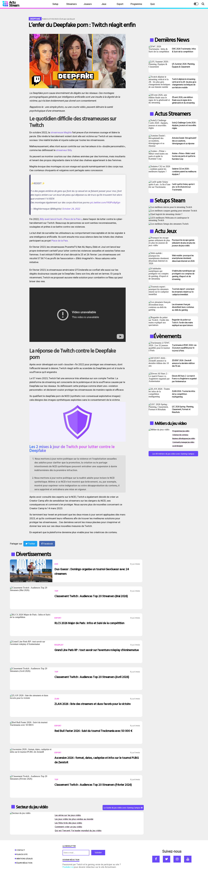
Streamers (71, 4)
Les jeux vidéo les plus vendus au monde (74, 819)
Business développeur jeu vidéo (183, 438)
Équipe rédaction (24, 862)
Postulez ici (68, 867)
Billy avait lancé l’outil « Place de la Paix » (60, 219)
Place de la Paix (59, 240)
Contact (20, 850)
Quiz (152, 4)
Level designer (177, 445)
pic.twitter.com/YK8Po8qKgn (105, 202)
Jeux (103, 4)
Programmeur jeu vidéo (180, 430)
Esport (120, 4)
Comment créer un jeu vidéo (68, 826)
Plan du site (21, 854)
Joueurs (88, 4)
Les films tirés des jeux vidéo (68, 823)
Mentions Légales (24, 858)
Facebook (48, 543)
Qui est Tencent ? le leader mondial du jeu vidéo (78, 830)
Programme (136, 4)
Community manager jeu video (183, 442)
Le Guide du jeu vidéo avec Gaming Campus (122, 807)
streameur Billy (64, 150)
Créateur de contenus (180, 434)
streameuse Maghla (61, 132)
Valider (98, 852)
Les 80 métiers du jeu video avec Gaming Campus (173, 453)
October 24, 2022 (71, 208)
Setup (55, 4)
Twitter (31, 543)
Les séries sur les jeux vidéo (68, 815)
